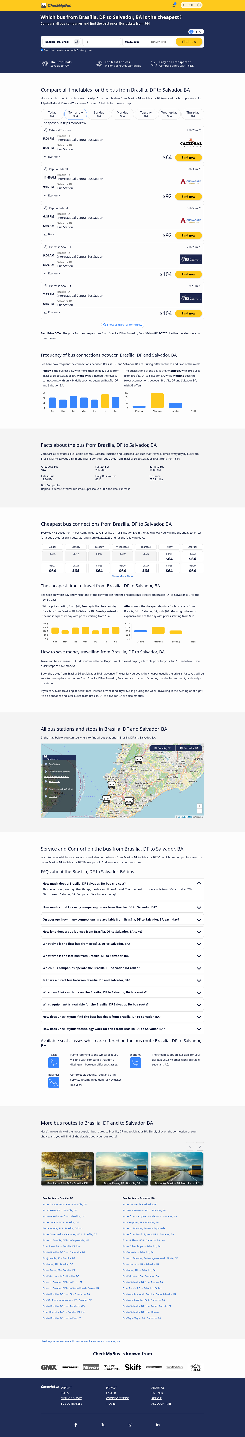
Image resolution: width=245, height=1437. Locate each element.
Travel (110, 1403)
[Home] (56, 5)
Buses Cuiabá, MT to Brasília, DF (60, 1222)
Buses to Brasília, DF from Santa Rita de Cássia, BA (70, 1288)
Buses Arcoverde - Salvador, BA (139, 1204)
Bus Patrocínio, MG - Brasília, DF (60, 1276)
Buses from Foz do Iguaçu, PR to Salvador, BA (148, 1234)
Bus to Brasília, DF (86, 1341)
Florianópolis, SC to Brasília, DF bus (62, 1228)
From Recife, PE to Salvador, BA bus (142, 1288)
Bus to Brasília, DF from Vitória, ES (61, 1318)
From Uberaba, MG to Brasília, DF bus (63, 1312)
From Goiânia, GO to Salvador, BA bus (143, 1240)
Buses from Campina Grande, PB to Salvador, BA (149, 1216)
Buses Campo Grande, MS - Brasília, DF (64, 1204)
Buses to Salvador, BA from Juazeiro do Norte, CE (150, 1258)
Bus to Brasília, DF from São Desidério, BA (66, 1294)
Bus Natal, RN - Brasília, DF (57, 1264)
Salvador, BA (190, 748)
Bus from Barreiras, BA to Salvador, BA (144, 1210)
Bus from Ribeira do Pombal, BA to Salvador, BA (149, 1294)
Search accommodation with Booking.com (68, 50)
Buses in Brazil (65, 1341)
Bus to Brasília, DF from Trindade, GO (63, 1306)
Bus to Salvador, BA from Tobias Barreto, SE (147, 1306)
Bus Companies (71, 1403)
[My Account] (173, 5)
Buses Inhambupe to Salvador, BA (141, 1246)
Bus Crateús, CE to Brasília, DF (59, 1210)
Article (157, 1398)
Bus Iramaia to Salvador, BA (138, 1252)
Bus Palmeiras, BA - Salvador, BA (140, 1276)
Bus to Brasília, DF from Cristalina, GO (63, 1216)
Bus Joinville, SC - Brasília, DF (58, 1258)
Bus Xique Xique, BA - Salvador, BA (141, 1318)
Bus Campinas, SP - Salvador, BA (140, 1222)
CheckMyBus (48, 1341)
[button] (128, 802)
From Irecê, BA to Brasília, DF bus (61, 1246)
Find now (188, 157)
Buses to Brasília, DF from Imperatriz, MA (65, 1240)
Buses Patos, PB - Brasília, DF (58, 1270)
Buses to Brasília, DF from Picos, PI (62, 1282)
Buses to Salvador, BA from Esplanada (143, 1228)
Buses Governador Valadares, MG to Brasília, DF (69, 1234)
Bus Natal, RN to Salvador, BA (139, 1270)
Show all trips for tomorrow (124, 324)
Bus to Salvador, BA (109, 1341)
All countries (161, 1403)
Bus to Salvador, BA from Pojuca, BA (142, 1282)
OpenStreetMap (185, 816)
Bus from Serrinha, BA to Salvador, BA (143, 1300)
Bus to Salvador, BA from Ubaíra (140, 1312)
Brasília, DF (164, 748)
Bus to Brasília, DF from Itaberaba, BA (63, 1252)
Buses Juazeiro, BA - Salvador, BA (140, 1264)
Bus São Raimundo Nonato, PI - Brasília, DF (67, 1300)
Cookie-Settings (117, 1398)
